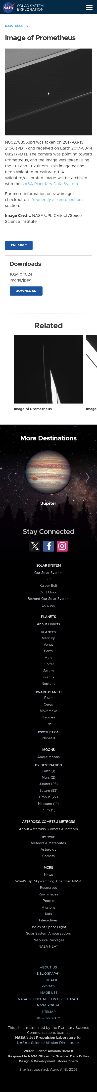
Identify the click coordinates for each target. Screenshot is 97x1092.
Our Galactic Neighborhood (27, 19)
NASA (6, 7)
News (48, 875)
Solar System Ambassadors (48, 933)
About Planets (48, 624)
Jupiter (48, 503)
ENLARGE (19, 245)
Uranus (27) (48, 797)
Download (26, 291)
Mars (48, 658)
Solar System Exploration (27, 7)
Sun (48, 579)
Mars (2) (48, 777)
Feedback (48, 980)
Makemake (48, 711)
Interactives (48, 920)
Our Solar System (48, 573)
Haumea (48, 717)
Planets (48, 617)
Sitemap (48, 1012)
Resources (48, 887)
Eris (48, 724)
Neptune (48, 684)
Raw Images (16, 26)
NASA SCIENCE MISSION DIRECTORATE (48, 999)
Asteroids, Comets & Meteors (48, 822)
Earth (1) (48, 771)
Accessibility (48, 1018)
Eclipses (48, 605)
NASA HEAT (48, 946)
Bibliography (48, 973)
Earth (48, 651)
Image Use (48, 992)
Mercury (48, 638)
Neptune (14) (48, 804)
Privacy (48, 986)
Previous (10, 477)
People (48, 901)
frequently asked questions (57, 200)
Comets (48, 856)
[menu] (89, 7)
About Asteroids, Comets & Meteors (48, 829)
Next (87, 477)
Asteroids (48, 849)
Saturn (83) (48, 790)
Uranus (48, 677)
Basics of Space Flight (48, 927)
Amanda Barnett (60, 1051)
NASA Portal (48, 1005)
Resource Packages (48, 940)
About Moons (48, 757)
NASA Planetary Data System (50, 184)
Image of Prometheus (33, 409)
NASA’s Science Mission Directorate (48, 1043)
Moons (48, 750)
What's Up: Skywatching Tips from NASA (48, 881)
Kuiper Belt (48, 585)
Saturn (48, 671)
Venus (48, 644)
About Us (48, 967)
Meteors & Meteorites (48, 843)
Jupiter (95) (48, 784)
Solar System (48, 565)
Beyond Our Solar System (48, 599)
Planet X (48, 738)
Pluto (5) (48, 810)
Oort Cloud (48, 592)
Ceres (48, 704)
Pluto (48, 698)
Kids (48, 914)
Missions (48, 907)
